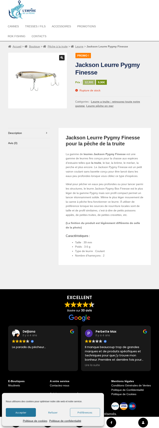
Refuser (53, 412)
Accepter (21, 412)
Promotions (86, 26)
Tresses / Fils (35, 26)
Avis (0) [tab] (12, 143)
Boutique (34, 46)
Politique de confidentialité (65, 420)
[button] (62, 57)
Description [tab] (15, 133)
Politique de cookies (35, 420)
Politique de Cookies (123, 394)
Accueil (17, 46)
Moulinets (14, 385)
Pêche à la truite (58, 46)
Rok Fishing (16, 36)
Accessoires (61, 26)
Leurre (79, 46)
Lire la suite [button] (92, 365)
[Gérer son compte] (143, 422)
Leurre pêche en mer (99, 105)
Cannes (13, 26)
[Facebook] (111, 422)
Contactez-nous (59, 385)
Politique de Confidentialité (127, 389)
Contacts (39, 36)
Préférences (85, 412)
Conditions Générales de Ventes (131, 385)
